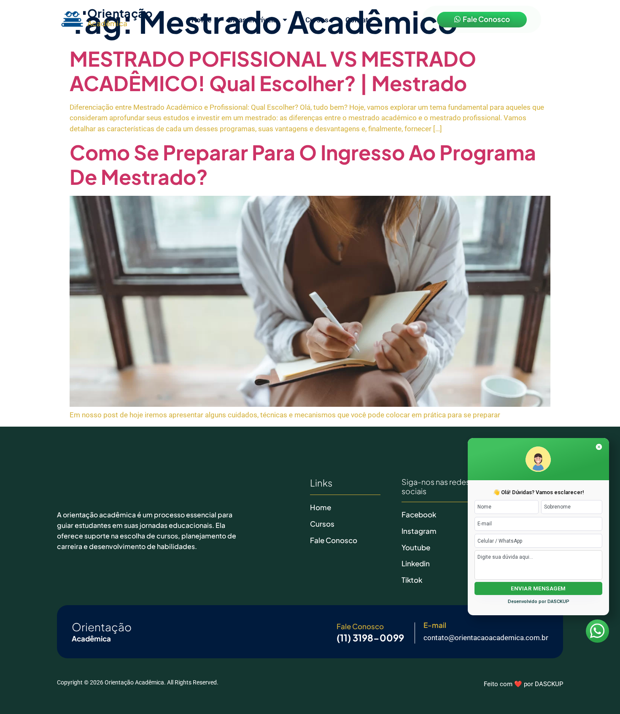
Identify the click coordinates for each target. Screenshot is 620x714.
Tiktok (412, 579)
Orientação (120, 13)
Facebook (419, 514)
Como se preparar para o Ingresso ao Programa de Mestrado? (303, 164)
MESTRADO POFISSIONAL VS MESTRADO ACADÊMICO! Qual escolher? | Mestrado (273, 71)
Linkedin (416, 563)
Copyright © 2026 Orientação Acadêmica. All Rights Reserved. (137, 682)
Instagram (419, 531)
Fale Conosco (333, 540)
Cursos (317, 20)
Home (201, 20)
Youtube (416, 547)
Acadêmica (107, 23)
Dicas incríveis (252, 20)
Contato (358, 20)
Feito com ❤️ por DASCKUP (523, 684)
